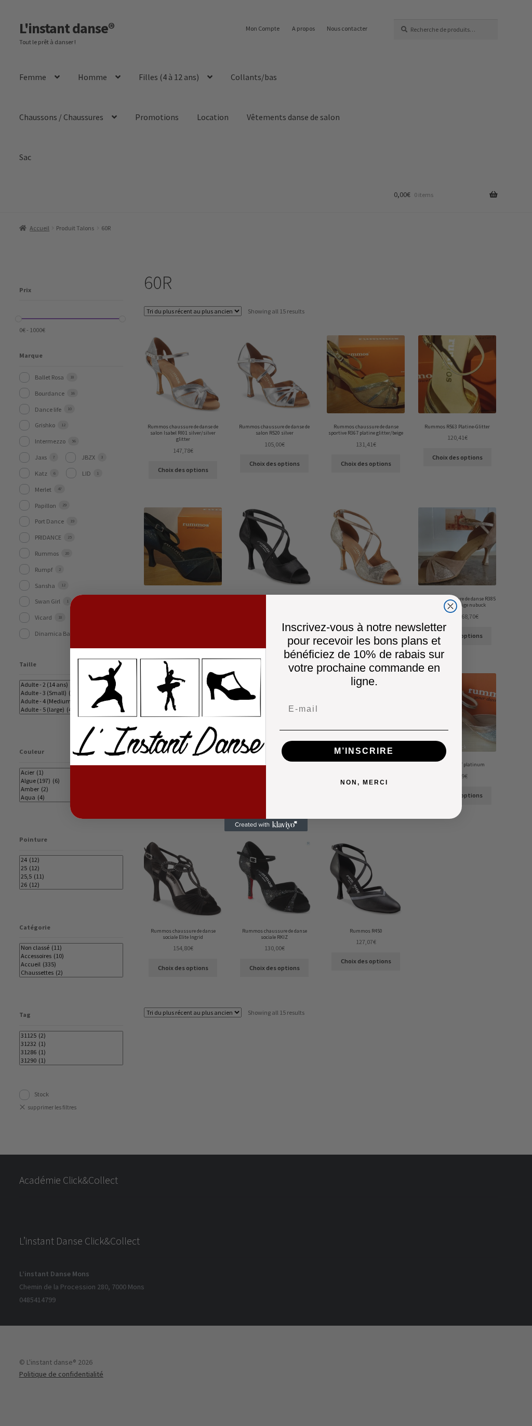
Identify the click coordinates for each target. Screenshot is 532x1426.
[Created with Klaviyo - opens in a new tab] (266, 825)
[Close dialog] (450, 606)
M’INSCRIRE (364, 751)
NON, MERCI (364, 782)
